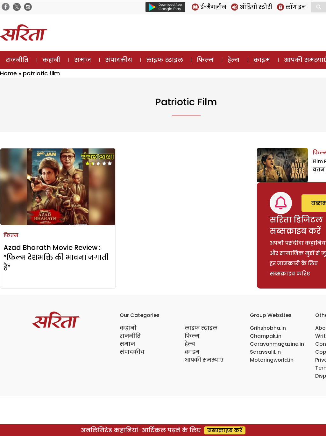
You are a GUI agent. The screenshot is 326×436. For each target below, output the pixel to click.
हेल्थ (233, 60)
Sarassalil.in (265, 352)
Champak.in (265, 336)
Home (8, 73)
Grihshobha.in (268, 328)
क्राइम (261, 60)
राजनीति (17, 60)
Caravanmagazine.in (277, 344)
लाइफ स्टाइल (164, 60)
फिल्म (205, 60)
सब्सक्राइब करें (224, 430)
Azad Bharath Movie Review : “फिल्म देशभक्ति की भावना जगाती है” (56, 257)
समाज (82, 60)
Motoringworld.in (272, 360)
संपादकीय (118, 60)
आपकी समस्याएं (204, 360)
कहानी (51, 60)
